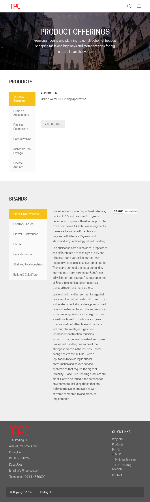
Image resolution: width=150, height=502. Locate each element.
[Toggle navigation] (139, 6)
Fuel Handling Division (121, 467)
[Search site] (129, 6)
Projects (117, 439)
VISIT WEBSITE (53, 124)
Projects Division (125, 460)
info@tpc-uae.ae (27, 470)
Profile (116, 450)
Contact (117, 475)
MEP (118, 454)
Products (117, 444)
